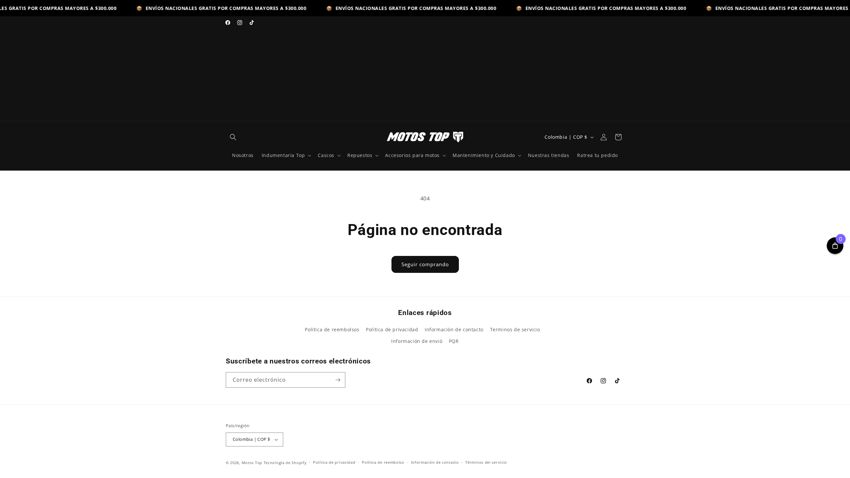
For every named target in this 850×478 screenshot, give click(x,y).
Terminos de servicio (515, 329)
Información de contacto (454, 329)
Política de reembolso (383, 462)
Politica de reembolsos (332, 329)
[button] (233, 137)
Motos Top (252, 462)
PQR (454, 341)
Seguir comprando (425, 264)
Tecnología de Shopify (285, 462)
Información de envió (416, 341)
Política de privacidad (392, 329)
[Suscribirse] (337, 380)
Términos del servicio (486, 462)
